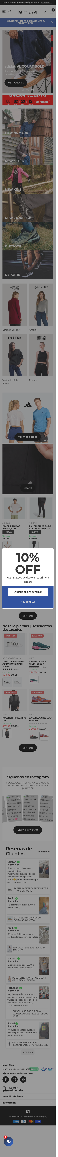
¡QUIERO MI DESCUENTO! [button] (28, 591)
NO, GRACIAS (28, 601)
